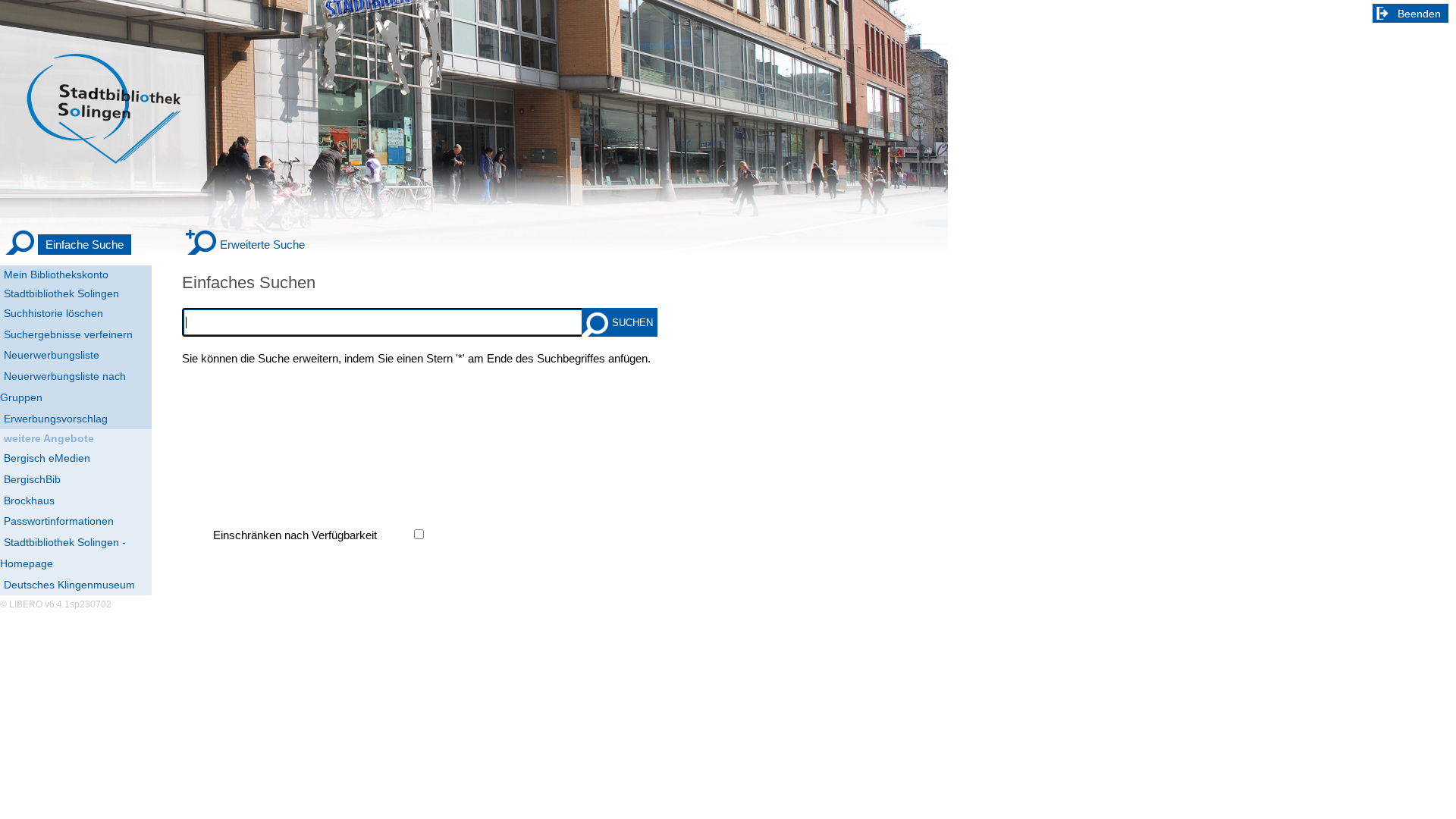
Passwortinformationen (59, 521)
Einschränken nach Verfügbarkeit (295, 535)
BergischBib (32, 479)
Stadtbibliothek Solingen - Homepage (63, 553)
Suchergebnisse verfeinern (68, 334)
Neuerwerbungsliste (51, 355)
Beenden (1419, 14)
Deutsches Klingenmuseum (69, 585)
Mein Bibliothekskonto (56, 274)
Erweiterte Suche (262, 244)
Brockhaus (29, 500)
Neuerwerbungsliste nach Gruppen (63, 386)
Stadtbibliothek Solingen (61, 293)
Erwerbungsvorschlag (56, 419)
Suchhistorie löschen (53, 313)
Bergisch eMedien (47, 458)
